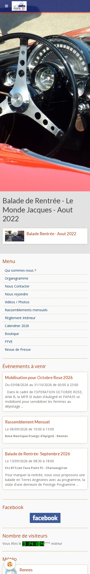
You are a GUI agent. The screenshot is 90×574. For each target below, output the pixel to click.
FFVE (8, 341)
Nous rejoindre (16, 294)
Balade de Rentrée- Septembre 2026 (37, 453)
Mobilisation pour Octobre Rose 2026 (39, 377)
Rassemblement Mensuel (27, 421)
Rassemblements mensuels (26, 310)
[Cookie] (9, 564)
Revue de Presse (18, 349)
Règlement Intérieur (20, 318)
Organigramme (16, 278)
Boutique (12, 333)
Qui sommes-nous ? (20, 270)
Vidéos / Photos (17, 302)
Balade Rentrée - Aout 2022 (51, 233)
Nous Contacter (17, 286)
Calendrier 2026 (17, 325)
